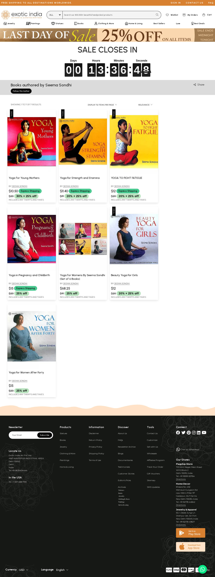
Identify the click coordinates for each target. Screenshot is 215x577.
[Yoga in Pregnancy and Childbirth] (31, 270)
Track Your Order (155, 467)
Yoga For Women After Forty (26, 372)
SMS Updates (153, 487)
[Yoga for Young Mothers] (31, 173)
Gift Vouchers (153, 473)
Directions (181, 479)
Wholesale (152, 453)
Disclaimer (94, 433)
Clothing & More (67, 453)
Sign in (176, 3)
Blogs (120, 453)
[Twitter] (183, 433)
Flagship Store (184, 464)
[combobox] (108, 15)
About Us (122, 433)
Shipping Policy (96, 453)
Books (63, 440)
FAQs (120, 440)
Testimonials (124, 467)
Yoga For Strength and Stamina (80, 177)
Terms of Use (95, 460)
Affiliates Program (156, 460)
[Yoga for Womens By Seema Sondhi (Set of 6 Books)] (83, 270)
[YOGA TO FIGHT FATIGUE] (134, 173)
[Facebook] (178, 433)
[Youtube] (204, 433)
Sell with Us (152, 446)
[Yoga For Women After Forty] (31, 368)
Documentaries (125, 460)
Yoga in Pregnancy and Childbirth (29, 275)
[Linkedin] (198, 433)
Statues (63, 433)
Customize (152, 440)
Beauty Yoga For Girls (124, 275)
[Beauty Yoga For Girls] (134, 270)
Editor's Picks (124, 480)
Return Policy (95, 440)
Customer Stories (126, 473)
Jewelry (63, 446)
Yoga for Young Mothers (24, 177)
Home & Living (67, 467)
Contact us (194, 3)
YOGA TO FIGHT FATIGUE (126, 177)
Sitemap (151, 480)
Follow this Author (21, 91)
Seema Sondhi (19, 186)
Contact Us (152, 433)
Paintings (64, 460)
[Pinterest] (189, 433)
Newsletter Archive (127, 446)
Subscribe (44, 435)
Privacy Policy (95, 446)
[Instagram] (194, 433)
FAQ (211, 3)
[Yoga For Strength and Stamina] (83, 173)
